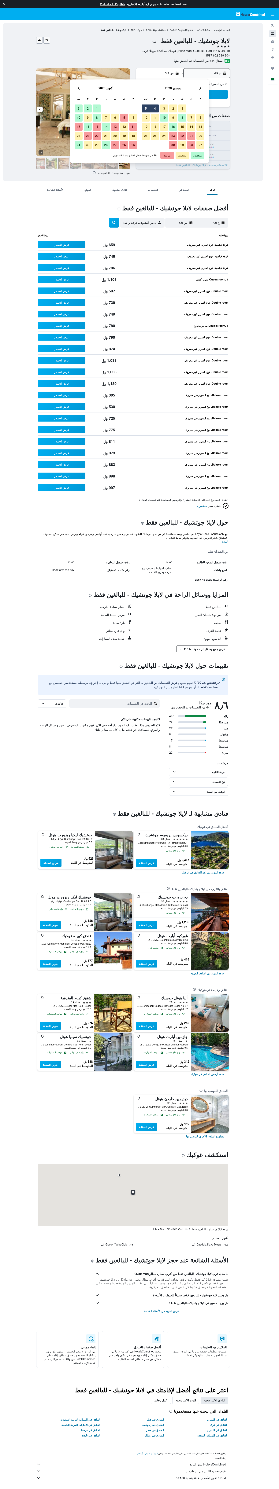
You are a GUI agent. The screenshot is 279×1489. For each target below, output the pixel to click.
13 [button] (200, 126)
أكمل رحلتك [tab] (161, 1400)
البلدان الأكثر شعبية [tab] (214, 1400)
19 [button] (145, 126)
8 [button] (182, 117)
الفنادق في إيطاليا (154, 1435)
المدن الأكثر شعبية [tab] (186, 1400)
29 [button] (182, 145)
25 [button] (155, 136)
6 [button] (200, 117)
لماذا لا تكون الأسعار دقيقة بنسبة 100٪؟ (201, 1478)
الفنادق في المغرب (217, 1419)
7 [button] (191, 117)
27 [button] (200, 145)
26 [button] (145, 136)
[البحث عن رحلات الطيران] (272, 26)
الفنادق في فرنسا (90, 1430)
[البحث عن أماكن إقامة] (272, 34)
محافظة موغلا (159, 29)
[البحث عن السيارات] (272, 42)
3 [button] (164, 108)
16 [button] (173, 126)
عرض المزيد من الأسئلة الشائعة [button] (161, 1311)
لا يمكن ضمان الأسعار (147, 1453)
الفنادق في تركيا (219, 1425)
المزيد (225, 541)
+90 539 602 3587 (217, 55)
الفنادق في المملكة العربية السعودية (80, 1419)
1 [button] (182, 108)
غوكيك (139, 29)
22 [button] (182, 136)
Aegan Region (185, 29)
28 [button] (191, 145)
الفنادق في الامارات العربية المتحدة (80, 1425)
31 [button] (78, 145)
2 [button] (173, 108)
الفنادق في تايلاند (91, 1435)
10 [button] (164, 117)
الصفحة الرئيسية (222, 29)
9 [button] (173, 117)
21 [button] (191, 136)
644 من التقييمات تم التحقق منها (194, 60)
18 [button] (155, 126)
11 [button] (155, 117)
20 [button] (200, 136)
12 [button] (145, 117)
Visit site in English (112, 4)
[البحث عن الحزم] (272, 49)
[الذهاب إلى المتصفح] (272, 57)
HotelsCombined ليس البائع (208, 1464)
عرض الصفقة (146, 863)
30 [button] (173, 145)
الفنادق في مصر (155, 1430)
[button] (4, 4)
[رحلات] (272, 68)
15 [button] (182, 126)
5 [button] (146, 108)
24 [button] (164, 136)
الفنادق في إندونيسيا (153, 1425)
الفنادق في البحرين (217, 1430)
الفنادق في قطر (155, 1419)
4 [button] (155, 108)
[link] (203, 872)
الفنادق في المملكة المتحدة (212, 1435)
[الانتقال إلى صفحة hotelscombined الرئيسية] (250, 14)
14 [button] (191, 126)
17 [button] (164, 126)
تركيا (207, 29)
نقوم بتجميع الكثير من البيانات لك (205, 1471)
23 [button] (173, 136)
